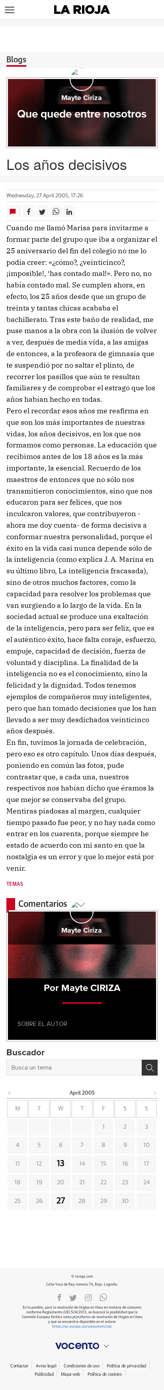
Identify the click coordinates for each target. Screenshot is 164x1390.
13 (60, 1164)
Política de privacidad (126, 1366)
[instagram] (88, 1297)
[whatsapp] (103, 1297)
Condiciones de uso (81, 1366)
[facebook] (59, 1297)
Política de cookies (105, 1374)
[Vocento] (82, 1346)
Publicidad (44, 1374)
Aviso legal (46, 1366)
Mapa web (70, 1374)
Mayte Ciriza (81, 98)
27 (61, 1201)
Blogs (16, 60)
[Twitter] (73, 1297)
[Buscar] (150, 1068)
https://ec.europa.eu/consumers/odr (81, 1326)
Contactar (19, 1366)
